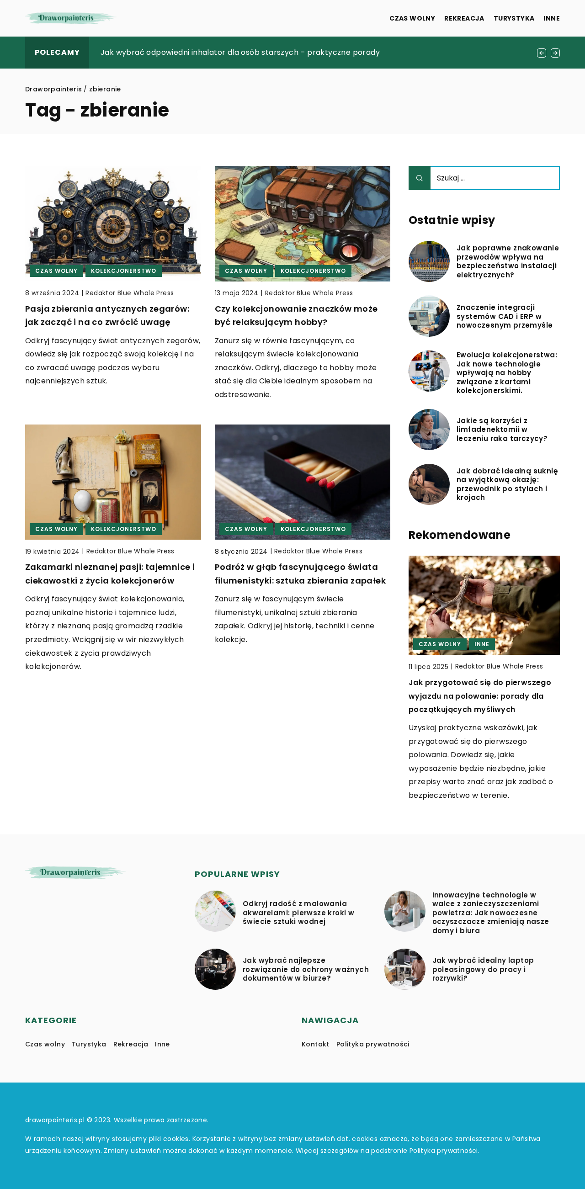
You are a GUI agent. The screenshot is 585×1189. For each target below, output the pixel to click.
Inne (551, 18)
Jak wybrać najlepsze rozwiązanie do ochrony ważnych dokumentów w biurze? (306, 969)
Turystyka (514, 18)
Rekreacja (464, 18)
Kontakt (316, 1044)
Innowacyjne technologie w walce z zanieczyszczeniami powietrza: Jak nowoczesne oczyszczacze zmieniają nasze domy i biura (490, 913)
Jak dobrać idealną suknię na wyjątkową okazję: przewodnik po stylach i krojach (507, 484)
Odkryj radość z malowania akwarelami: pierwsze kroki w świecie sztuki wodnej (298, 912)
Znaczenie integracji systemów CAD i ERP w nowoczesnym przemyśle (505, 316)
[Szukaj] (420, 178)
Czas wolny (412, 18)
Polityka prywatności (373, 1044)
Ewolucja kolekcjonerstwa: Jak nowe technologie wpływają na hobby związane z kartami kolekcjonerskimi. (507, 372)
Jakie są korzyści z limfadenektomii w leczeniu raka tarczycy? (502, 429)
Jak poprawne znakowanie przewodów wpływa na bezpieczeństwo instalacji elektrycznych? (508, 261)
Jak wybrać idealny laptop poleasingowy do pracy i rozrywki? (483, 969)
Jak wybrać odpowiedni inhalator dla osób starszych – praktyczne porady (240, 52)
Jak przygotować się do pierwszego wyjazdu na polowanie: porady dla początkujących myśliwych (480, 696)
